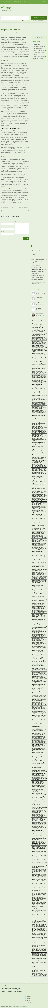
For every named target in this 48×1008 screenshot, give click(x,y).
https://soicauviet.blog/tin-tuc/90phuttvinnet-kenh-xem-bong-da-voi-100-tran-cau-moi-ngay (39, 681)
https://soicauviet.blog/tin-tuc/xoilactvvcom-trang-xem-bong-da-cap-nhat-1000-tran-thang (39, 565)
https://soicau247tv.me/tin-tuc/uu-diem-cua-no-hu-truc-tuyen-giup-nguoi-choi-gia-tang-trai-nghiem (39, 934)
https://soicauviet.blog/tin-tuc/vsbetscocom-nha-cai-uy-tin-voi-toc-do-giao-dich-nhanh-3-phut (39, 346)
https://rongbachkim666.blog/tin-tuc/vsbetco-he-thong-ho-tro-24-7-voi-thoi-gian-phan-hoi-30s (39, 326)
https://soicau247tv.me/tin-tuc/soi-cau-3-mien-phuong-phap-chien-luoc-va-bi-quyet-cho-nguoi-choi (39, 916)
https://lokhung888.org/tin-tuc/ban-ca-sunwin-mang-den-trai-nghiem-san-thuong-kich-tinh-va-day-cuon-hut (39, 955)
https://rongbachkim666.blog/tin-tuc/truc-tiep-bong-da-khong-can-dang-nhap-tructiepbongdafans (39, 762)
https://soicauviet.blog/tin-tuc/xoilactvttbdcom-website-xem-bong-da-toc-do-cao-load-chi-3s (39, 372)
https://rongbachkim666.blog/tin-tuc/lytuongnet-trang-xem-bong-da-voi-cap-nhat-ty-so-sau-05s (39, 483)
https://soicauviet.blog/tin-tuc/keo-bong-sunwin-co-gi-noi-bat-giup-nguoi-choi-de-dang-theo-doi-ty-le (39, 959)
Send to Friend (6, 207)
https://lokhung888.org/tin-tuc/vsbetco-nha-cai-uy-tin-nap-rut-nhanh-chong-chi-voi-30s (39, 330)
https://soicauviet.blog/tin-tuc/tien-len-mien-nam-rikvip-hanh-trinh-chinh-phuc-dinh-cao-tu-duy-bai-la (39, 903)
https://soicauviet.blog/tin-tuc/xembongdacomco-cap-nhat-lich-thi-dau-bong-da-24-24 (39, 745)
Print (46, 34)
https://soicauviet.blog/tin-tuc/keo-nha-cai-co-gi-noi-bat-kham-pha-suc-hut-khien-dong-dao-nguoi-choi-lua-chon (39, 944)
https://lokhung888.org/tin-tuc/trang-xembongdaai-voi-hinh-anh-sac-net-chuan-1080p (39, 729)
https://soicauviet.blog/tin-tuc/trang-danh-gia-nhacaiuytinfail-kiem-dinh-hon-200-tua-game (39, 503)
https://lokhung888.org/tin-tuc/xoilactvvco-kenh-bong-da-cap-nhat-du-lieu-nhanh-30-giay (39, 611)
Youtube (28, 1000)
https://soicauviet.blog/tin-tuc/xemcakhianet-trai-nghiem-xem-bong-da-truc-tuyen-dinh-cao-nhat (39, 669)
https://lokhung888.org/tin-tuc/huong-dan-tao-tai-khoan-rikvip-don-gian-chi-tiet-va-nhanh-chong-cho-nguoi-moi (39, 969)
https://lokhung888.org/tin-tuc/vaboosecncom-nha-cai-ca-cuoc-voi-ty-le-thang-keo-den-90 (39, 561)
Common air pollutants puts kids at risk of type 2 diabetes (39, 58)
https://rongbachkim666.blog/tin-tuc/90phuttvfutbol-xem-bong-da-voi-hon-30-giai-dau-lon (39, 699)
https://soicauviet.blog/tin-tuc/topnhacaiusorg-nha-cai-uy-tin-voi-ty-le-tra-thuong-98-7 (39, 540)
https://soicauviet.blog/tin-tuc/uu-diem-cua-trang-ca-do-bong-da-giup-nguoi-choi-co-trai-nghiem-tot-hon (39, 930)
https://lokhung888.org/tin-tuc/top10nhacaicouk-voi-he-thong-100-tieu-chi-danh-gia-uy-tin (39, 499)
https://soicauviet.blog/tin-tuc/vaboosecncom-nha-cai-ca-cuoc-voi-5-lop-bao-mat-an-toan (39, 552)
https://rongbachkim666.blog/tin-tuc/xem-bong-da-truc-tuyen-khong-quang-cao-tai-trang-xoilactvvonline (39, 582)
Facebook (29, 996)
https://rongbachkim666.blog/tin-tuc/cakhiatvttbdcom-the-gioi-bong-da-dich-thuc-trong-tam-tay (39, 390)
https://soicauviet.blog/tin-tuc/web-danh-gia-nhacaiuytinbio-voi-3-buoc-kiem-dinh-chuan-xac (39, 528)
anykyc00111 (39, 297)
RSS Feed (29, 1002)
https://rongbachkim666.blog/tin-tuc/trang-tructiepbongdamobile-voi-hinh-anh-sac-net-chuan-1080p (39, 786)
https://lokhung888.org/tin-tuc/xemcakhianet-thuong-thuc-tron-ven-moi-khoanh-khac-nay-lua (39, 677)
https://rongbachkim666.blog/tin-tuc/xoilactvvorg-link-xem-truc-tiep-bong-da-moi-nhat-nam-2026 (39, 595)
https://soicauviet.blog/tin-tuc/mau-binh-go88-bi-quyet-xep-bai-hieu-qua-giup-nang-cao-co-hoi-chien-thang (39, 893)
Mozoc (6, 7)
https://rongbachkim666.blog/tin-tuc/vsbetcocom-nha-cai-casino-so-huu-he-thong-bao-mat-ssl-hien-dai (39, 338)
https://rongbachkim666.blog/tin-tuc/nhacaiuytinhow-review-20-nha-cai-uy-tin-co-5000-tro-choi (39, 520)
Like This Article (38, 37)
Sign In (45, 1)
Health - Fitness (13, 25)
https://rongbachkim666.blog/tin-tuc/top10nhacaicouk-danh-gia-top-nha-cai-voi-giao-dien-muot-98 (39, 495)
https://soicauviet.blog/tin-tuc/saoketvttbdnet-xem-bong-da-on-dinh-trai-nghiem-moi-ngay (39, 439)
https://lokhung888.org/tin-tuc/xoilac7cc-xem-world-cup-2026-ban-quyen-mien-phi (39, 827)
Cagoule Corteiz (37, 44)
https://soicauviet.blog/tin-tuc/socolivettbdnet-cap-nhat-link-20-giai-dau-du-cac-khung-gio (39, 795)
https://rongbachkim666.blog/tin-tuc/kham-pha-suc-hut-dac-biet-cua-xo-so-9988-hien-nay (39, 885)
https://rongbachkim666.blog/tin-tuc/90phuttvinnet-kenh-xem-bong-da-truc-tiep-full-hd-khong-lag (39, 685)
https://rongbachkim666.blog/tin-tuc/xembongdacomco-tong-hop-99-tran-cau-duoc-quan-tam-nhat (39, 749)
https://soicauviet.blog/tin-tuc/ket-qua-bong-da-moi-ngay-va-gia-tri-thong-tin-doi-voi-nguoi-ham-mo (39, 857)
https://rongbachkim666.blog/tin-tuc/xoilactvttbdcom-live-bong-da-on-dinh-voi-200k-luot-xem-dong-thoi (39, 377)
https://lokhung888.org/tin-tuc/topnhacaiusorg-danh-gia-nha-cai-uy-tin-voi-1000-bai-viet (39, 548)
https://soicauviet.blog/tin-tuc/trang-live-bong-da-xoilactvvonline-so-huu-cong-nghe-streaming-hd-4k (39, 577)
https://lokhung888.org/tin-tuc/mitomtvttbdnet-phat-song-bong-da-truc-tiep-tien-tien (38, 815)
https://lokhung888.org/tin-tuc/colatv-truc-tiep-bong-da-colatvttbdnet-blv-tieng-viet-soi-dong (38, 367)
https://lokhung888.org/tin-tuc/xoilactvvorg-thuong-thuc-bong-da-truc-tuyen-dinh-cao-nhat (39, 599)
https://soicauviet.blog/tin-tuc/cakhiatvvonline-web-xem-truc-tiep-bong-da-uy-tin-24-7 (39, 643)
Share (11, 207)
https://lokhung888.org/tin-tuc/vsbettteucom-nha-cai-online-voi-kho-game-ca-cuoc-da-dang (39, 342)
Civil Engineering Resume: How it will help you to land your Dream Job (39, 261)
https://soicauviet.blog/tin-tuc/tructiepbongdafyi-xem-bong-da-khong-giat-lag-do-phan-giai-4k (39, 770)
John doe (7, 33)
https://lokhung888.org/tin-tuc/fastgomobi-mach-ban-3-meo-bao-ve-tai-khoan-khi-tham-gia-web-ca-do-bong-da (39, 843)
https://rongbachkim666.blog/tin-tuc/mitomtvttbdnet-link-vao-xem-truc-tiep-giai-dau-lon (39, 811)
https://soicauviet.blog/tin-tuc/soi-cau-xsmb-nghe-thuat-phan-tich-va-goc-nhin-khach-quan (39, 912)
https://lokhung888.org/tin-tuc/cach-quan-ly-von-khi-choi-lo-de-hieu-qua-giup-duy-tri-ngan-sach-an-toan (39, 939)
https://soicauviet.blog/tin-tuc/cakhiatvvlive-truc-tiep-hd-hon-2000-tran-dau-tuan (39, 631)
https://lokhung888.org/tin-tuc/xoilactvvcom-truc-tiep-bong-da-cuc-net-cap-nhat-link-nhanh (39, 573)
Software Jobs (35, 257)
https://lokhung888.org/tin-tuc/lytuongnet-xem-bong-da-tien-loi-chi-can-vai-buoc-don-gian (39, 487)
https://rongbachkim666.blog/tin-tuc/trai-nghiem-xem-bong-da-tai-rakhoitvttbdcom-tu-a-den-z (39, 457)
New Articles (43, 246)
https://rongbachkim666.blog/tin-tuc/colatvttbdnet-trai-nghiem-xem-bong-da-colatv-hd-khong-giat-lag (39, 363)
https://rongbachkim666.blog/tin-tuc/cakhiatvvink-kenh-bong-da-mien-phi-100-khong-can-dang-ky (39, 660)
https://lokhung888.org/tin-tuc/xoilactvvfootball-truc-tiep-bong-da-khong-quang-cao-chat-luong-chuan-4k (39, 626)
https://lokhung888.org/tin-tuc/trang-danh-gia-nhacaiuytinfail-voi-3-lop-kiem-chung (39, 511)
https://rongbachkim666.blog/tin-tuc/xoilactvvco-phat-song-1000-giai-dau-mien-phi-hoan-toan (39, 607)
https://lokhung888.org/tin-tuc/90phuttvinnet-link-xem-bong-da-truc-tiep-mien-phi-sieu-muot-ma (39, 690)
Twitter (28, 998)
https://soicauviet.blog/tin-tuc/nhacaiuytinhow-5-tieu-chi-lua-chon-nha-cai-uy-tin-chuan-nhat (39, 516)
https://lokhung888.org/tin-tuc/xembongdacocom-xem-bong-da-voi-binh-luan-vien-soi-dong (39, 741)
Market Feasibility (36, 265)
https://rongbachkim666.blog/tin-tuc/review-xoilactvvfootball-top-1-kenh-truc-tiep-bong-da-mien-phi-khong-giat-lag (39, 621)
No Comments (39, 33)
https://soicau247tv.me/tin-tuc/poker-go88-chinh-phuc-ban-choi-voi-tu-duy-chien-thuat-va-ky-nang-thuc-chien (39, 899)
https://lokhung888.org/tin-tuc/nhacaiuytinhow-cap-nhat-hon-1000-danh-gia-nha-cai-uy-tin (39, 524)
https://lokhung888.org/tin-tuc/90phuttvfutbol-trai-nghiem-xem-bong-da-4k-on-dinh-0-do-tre (39, 703)
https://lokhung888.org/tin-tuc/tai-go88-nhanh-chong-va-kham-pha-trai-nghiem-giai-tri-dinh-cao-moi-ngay (39, 871)
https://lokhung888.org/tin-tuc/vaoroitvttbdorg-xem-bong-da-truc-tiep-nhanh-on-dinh (39, 407)
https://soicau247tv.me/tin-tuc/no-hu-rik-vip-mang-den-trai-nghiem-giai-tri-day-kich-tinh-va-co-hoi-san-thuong (39, 964)
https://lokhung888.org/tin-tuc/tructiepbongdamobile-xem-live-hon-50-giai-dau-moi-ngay (38, 790)
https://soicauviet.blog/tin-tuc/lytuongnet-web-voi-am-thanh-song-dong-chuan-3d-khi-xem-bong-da (39, 478)
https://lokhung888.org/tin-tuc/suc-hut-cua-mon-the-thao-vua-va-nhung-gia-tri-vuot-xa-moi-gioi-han (39, 925)
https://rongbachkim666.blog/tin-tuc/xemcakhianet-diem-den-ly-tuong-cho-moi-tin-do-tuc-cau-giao (39, 673)
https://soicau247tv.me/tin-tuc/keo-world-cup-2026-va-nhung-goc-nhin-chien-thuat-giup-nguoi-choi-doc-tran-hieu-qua (39, 920)
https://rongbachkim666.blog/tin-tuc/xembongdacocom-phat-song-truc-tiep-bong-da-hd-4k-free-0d (39, 737)
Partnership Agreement (37, 279)
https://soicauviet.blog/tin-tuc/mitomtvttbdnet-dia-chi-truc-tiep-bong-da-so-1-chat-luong (39, 807)
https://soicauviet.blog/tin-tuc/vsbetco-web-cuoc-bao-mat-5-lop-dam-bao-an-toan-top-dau (39, 322)
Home (2, 1)
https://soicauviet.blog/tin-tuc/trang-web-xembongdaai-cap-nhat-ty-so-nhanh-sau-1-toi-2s (39, 721)
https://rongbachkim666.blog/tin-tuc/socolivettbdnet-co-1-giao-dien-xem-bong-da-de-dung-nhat (39, 799)
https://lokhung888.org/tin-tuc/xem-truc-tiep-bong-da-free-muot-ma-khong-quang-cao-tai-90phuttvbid (39, 717)
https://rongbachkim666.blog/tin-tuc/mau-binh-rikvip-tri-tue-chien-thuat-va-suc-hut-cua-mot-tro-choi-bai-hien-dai (39, 876)
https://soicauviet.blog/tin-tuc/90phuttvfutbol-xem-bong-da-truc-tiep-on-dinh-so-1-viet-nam (39, 695)
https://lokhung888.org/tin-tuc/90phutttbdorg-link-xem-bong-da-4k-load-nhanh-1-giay (39, 435)
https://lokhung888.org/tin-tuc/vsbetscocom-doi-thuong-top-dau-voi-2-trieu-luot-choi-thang (39, 354)
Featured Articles (36, 246)
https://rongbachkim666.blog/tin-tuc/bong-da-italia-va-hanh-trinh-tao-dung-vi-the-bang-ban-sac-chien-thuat (39, 848)
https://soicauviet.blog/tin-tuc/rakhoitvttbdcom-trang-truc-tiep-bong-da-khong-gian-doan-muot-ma (39, 452)
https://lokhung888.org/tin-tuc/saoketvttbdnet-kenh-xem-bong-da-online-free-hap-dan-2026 (39, 448)
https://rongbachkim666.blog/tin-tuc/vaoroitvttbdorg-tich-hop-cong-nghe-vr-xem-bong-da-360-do (39, 403)
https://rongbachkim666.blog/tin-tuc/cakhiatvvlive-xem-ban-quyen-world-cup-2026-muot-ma (39, 635)
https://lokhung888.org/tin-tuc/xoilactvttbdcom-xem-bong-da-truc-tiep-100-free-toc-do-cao (39, 381)
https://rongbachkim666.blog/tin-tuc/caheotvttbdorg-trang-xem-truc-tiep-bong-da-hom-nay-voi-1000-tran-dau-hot (39, 417)
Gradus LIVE (39, 308)
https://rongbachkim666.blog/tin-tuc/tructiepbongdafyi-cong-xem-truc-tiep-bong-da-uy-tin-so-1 (39, 774)
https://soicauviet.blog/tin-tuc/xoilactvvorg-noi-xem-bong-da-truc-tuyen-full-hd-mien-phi (39, 591)
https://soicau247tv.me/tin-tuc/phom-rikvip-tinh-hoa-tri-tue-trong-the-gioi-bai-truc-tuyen (38, 907)
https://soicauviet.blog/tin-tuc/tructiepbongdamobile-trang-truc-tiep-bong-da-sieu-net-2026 (39, 782)
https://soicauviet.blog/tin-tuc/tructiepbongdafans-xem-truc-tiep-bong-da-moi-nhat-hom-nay (39, 758)
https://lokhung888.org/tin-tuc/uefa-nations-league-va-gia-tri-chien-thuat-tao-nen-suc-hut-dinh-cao (39, 852)
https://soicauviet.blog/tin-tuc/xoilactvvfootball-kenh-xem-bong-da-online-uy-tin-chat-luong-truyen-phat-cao (39, 616)
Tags (27, 207)
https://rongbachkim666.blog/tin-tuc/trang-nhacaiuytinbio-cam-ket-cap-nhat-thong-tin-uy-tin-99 (39, 532)
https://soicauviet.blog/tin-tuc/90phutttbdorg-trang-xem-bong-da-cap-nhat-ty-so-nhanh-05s (39, 427)
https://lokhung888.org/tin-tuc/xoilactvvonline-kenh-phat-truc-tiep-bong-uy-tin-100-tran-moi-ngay (39, 586)
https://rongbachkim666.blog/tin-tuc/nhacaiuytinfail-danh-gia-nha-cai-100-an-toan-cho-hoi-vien (39, 507)
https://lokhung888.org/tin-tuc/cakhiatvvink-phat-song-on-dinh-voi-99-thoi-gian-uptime (38, 664)
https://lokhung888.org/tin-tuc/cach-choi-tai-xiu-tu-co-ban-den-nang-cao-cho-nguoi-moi (39, 889)
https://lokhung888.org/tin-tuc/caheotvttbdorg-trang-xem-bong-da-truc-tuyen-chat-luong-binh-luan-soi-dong (38, 422)
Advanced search (25, 20)
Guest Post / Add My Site (19, 1)
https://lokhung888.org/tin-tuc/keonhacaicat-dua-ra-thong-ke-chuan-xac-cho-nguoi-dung (39, 473)
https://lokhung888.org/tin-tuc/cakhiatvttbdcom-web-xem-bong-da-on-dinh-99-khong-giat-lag (39, 394)
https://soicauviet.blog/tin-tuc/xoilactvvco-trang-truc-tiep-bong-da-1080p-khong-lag (38, 603)
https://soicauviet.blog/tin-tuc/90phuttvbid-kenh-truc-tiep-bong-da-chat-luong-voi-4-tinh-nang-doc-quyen (38, 708)
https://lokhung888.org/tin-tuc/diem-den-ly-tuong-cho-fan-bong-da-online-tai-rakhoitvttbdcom (39, 461)
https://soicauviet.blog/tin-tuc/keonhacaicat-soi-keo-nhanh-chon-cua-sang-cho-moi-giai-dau (39, 465)
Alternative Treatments (21, 25)
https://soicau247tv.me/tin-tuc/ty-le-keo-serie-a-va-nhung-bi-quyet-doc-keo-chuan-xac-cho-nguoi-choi (39, 861)
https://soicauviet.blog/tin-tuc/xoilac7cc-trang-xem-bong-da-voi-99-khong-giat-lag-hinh (39, 819)
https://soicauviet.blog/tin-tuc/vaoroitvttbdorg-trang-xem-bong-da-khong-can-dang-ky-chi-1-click (39, 398)
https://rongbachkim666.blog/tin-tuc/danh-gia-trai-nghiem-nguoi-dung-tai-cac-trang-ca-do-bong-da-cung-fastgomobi (39, 837)
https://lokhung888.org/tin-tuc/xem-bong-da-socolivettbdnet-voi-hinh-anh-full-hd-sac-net (39, 803)
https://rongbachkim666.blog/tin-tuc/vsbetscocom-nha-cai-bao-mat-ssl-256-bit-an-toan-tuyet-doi (39, 350)
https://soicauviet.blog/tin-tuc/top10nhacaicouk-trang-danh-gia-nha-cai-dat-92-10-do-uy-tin (39, 491)
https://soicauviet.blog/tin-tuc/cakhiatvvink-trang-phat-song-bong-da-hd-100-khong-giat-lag (39, 656)
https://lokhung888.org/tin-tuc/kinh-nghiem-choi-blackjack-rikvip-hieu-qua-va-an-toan (39, 881)
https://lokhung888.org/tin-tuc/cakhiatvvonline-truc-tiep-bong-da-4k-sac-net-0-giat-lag (39, 651)
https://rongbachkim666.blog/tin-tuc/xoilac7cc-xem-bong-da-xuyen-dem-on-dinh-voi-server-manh (39, 823)
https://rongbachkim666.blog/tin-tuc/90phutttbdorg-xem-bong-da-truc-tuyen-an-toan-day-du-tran (39, 431)
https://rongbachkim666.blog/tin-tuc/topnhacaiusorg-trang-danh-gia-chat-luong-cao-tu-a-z (39, 544)
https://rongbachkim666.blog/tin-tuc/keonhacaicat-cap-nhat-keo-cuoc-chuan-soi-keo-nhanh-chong (39, 469)
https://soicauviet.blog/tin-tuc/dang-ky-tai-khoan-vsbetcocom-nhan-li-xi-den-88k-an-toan (39, 334)
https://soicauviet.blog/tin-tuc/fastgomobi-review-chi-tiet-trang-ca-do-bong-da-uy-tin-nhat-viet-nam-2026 (39, 832)
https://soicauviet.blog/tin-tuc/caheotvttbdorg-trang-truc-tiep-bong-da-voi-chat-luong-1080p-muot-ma (39, 412)
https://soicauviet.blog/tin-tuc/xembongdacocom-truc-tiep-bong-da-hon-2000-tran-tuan (39, 733)
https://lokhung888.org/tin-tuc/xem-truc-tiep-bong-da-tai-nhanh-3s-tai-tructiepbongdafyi (39, 778)
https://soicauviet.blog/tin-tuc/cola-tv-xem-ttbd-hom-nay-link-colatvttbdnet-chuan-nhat (39, 359)
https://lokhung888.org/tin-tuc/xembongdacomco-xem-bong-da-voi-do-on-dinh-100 (39, 753)
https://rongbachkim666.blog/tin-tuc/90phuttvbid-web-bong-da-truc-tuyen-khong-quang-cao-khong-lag (39, 712)
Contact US (8, 1)
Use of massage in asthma (39, 50)
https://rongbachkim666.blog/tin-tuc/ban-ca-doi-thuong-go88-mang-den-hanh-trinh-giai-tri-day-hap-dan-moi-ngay (39, 865)
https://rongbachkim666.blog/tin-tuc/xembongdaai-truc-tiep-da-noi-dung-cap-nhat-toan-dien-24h (39, 725)
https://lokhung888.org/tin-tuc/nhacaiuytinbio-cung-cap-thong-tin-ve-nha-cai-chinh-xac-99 (39, 536)
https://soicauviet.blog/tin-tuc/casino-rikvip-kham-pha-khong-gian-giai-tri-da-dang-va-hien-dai (39, 974)
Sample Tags (23, 207)
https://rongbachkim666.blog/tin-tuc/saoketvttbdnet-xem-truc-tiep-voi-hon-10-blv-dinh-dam (39, 443)
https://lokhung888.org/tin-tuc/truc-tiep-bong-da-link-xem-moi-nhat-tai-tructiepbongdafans (39, 766)
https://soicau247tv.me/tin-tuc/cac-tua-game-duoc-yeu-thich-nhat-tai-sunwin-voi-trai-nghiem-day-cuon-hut (39, 950)
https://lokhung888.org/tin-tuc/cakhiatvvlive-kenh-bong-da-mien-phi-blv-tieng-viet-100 (39, 639)
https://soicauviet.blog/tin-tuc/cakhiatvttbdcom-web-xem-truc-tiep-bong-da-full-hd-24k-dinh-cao (39, 385)
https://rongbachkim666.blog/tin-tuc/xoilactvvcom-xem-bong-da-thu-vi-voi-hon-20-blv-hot (39, 569)
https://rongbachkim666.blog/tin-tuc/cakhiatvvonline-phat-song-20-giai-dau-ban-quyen (39, 647)
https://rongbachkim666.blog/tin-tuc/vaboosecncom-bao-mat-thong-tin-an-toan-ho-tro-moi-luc (39, 557)
